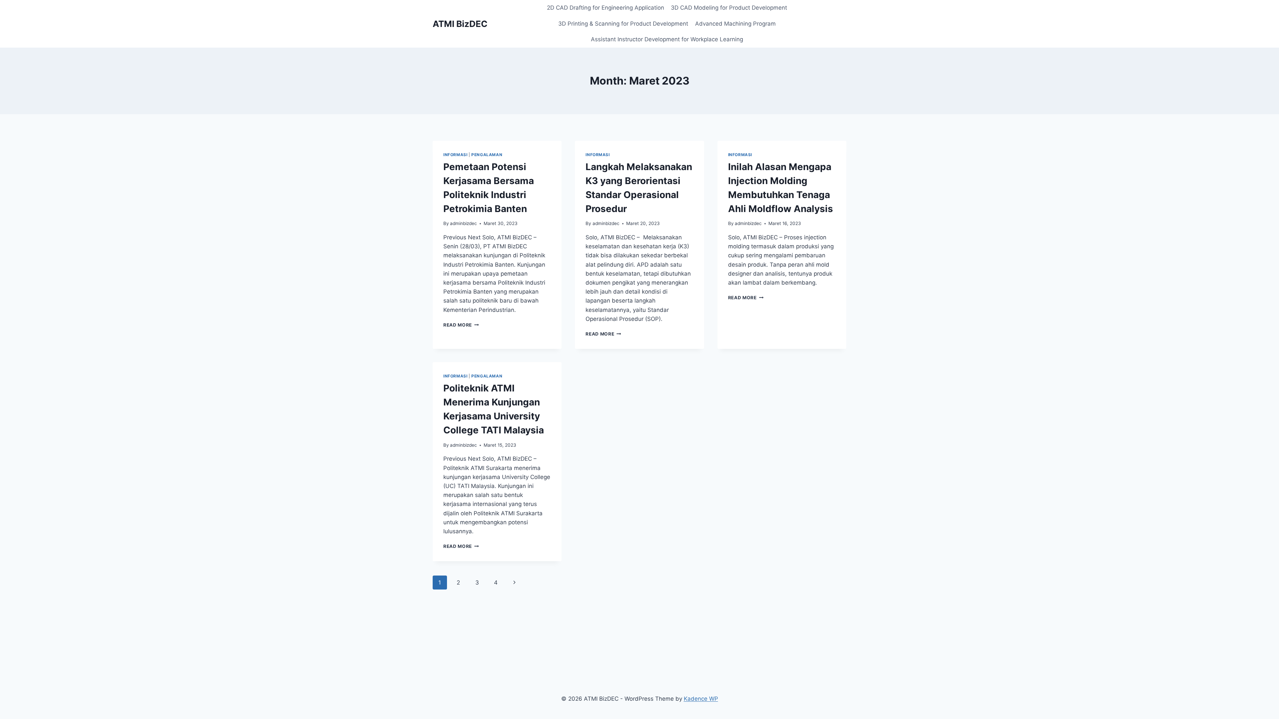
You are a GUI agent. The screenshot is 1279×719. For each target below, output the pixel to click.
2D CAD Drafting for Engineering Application (605, 7)
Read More (461, 325)
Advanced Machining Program (735, 23)
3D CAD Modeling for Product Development (729, 7)
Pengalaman (486, 154)
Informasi (455, 154)
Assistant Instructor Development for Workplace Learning (667, 39)
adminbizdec (463, 223)
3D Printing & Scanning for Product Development (623, 23)
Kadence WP (701, 698)
